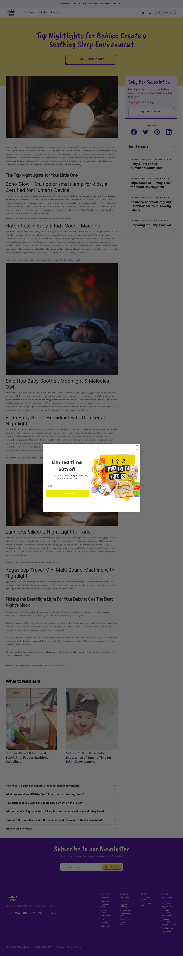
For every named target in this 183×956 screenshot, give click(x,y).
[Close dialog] (137, 447)
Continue (67, 493)
